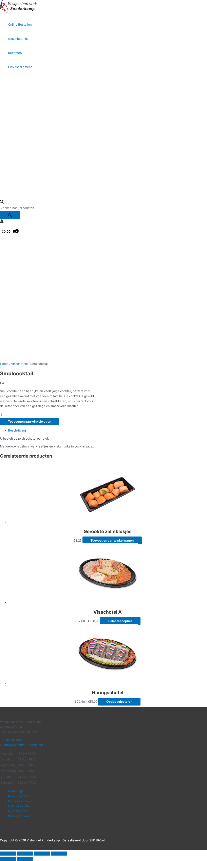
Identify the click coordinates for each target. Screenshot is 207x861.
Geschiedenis (18, 39)
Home (4, 364)
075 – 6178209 (13, 740)
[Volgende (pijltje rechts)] (25, 859)
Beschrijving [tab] (17, 430)
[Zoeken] (10, 215)
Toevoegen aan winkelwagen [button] (112, 540)
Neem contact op (20, 796)
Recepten (15, 53)
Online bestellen (20, 806)
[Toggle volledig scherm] (25, 854)
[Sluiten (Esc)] (59, 854)
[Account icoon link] (2, 222)
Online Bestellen (20, 24)
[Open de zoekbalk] (2, 202)
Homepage (16, 791)
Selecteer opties (120, 621)
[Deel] (42, 854)
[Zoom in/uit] (8, 854)
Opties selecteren (119, 702)
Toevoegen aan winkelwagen (29, 421)
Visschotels (19, 364)
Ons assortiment (20, 67)
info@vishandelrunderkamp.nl (24, 745)
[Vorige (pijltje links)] (8, 859)
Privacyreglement (20, 816)
